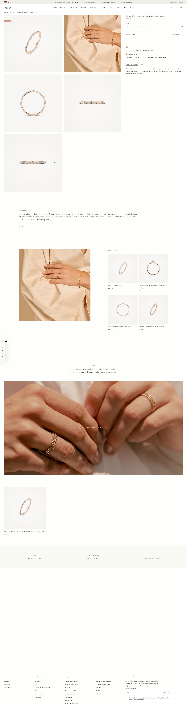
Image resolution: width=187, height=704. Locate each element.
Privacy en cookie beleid (103, 684)
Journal (132, 7)
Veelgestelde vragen (71, 681)
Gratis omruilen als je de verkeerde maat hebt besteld (147, 57)
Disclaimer (99, 691)
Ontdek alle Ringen (93, 427)
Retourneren (69, 700)
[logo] (7, 7)
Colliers (103, 7)
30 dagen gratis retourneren (109, 2)
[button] (2, 352)
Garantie (98, 687)
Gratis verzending (91, 2)
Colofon (98, 694)
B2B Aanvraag (39, 691)
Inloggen (7, 681)
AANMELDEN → (167, 692)
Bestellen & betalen (71, 691)
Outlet (125, 7)
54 (144, 26)
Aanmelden (7, 684)
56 (149, 26)
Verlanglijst (7, 687)
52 (138, 26)
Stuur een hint (175, 34)
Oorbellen (84, 7)
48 (127, 26)
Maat (127, 23)
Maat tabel (68, 687)
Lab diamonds (73, 7)
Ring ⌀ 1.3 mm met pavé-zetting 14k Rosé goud (18, 531)
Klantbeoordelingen (71, 684)
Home (6, 12)
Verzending (69, 697)
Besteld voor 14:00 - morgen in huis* (141, 50)
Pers (36, 684)
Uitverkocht (154, 40)
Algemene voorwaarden (103, 681)
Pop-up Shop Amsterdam (42, 687)
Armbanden (93, 7)
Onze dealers (173, 2)
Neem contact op (70, 694)
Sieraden (62, 7)
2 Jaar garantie (134, 54)
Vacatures (38, 697)
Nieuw (55, 7)
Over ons (38, 681)
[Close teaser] (6, 341)
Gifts (118, 7)
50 (133, 26)
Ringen (111, 7)
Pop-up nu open (127, 2)
